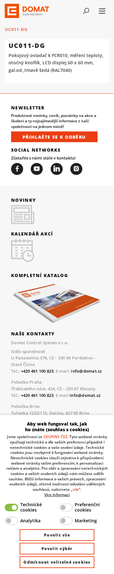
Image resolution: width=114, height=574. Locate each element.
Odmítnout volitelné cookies (56, 562)
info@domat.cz (86, 371)
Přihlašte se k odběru (54, 137)
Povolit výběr (57, 548)
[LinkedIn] (57, 169)
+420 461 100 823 (37, 371)
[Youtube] (37, 169)
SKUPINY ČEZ (55, 436)
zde (76, 489)
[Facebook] (17, 169)
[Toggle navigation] (86, 11)
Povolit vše (57, 535)
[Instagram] (76, 169)
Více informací (57, 494)
